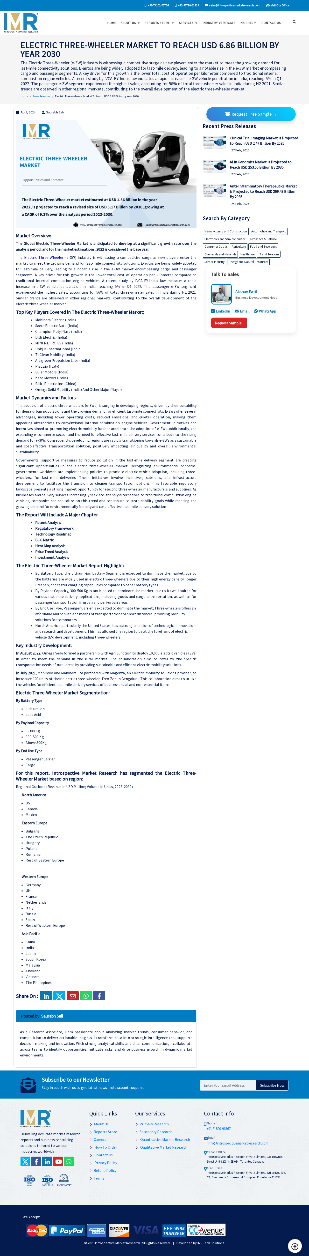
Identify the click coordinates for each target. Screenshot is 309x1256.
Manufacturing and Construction (225, 231)
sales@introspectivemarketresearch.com (234, 5)
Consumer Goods (215, 247)
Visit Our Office (279, 5)
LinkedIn (223, 311)
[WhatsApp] (69, 1161)
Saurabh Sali (55, 112)
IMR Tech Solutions (210, 1243)
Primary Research (154, 1124)
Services (187, 23)
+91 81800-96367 (218, 1128)
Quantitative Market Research (165, 1139)
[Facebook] (99, 995)
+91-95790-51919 (188, 5)
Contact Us (103, 1154)
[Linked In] (47, 1161)
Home (111, 23)
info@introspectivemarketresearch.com (238, 1143)
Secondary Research (156, 1131)
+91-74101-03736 (158, 5)
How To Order (105, 1147)
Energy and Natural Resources (248, 262)
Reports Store (158, 23)
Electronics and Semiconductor (224, 239)
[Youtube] (58, 1161)
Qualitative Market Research (163, 1147)
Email (245, 311)
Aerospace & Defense (263, 239)
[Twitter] (25, 1161)
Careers (100, 1139)
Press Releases (41, 96)
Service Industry (214, 262)
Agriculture (239, 247)
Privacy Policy (105, 1162)
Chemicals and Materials (220, 254)
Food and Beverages (263, 247)
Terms (99, 1178)
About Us (129, 23)
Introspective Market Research (117, 1243)
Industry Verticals (219, 23)
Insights (246, 23)
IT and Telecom (269, 254)
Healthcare (247, 254)
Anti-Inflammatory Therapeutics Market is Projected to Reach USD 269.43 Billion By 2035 (263, 191)
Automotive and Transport (268, 231)
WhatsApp (267, 311)
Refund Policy (105, 1170)
